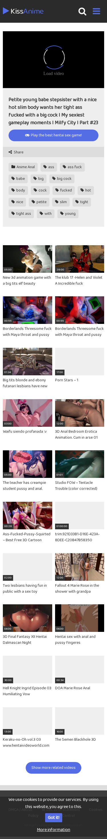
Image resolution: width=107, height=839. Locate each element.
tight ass (23, 214)
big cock (64, 179)
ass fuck (74, 167)
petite (41, 202)
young (70, 214)
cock (42, 190)
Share (18, 152)
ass (50, 167)
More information (53, 829)
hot (87, 190)
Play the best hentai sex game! (56, 135)
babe (20, 179)
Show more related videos (53, 768)
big (40, 179)
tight (83, 202)
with (48, 214)
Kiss (26, 12)
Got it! (53, 817)
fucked (65, 190)
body (20, 190)
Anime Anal (25, 167)
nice (19, 202)
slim (63, 202)
